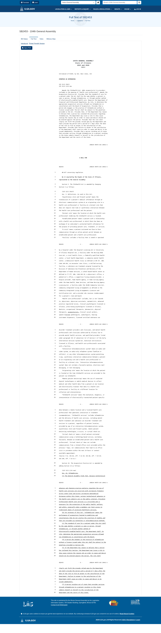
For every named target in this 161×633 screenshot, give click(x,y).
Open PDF (27, 48)
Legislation (80, 20)
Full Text (33, 39)
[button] (62, 9)
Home (72, 20)
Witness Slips (51, 39)
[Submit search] (139, 2)
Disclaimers (131, 620)
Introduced (24, 43)
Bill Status (24, 39)
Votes (41, 39)
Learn (138, 620)
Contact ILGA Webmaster (59, 605)
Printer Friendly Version (37, 43)
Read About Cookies (127, 614)
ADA (124, 620)
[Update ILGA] (98, 2)
